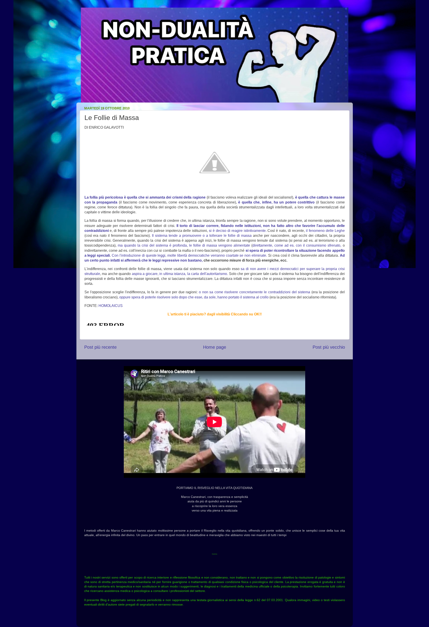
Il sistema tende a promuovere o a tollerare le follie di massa (202, 235)
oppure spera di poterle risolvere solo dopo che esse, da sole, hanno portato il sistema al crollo (194, 297)
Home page (214, 347)
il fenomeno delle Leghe (325, 231)
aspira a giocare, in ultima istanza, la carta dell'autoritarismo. (180, 274)
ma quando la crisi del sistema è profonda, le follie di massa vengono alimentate (184, 245)
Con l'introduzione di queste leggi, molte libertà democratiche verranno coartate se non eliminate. (189, 255)
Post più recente (100, 347)
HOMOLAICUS (111, 306)
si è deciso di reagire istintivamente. (237, 231)
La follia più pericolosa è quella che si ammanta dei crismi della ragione (145, 197)
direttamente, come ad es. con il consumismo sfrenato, (296, 245)
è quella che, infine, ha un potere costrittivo (276, 202)
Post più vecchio (329, 347)
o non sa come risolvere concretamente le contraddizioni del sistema (254, 292)
